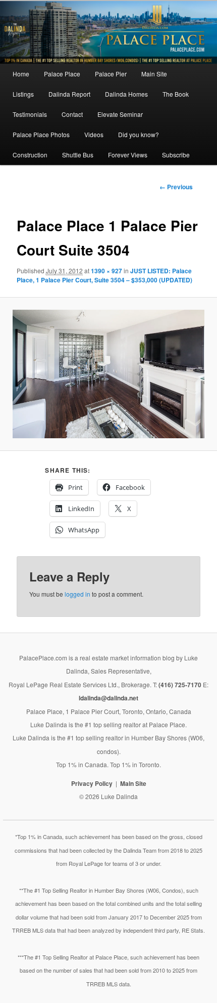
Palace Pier (111, 73)
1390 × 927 (106, 270)
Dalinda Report (69, 94)
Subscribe (176, 154)
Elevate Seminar (120, 114)
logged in (77, 594)
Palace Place (62, 73)
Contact (72, 114)
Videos (93, 134)
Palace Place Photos (41, 134)
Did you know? (138, 134)
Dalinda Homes (126, 94)
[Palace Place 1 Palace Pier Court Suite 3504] (109, 374)
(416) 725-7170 (179, 684)
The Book (175, 94)
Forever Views (127, 154)
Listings (23, 94)
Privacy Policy (92, 783)
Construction (30, 154)
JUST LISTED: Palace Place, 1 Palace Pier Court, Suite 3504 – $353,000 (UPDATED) (104, 275)
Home (21, 73)
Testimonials (30, 114)
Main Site (154, 73)
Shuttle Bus (77, 154)
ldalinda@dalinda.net (108, 697)
